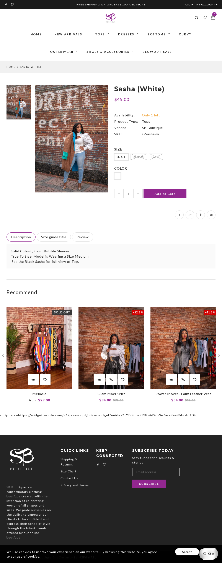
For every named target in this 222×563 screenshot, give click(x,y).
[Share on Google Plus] (190, 214)
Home (36, 34)
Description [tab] (21, 237)
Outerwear (61, 51)
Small (121, 157)
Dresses (126, 34)
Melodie (39, 394)
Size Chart (68, 471)
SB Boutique (152, 128)
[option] (71, 138)
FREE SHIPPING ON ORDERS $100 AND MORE (111, 4)
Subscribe (149, 483)
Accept (187, 552)
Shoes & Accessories (108, 51)
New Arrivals (68, 34)
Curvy (185, 34)
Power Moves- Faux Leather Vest (183, 394)
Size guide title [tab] (53, 237)
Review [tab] (83, 237)
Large (156, 157)
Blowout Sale (157, 51)
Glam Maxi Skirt (111, 394)
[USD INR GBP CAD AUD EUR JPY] (190, 4)
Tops (100, 34)
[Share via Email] (211, 214)
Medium (139, 157)
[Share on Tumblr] (200, 214)
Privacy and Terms (74, 485)
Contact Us (69, 478)
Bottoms (156, 34)
